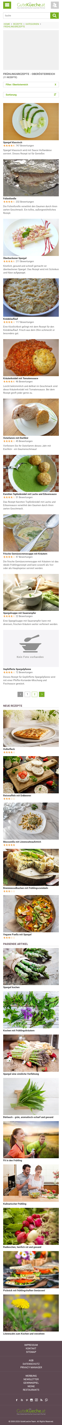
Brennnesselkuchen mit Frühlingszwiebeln (25, 888)
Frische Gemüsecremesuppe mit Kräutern (25, 553)
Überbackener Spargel (15, 258)
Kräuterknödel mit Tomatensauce (20, 378)
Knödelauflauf (10, 318)
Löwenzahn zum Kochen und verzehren (24, 1333)
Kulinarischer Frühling (14, 1203)
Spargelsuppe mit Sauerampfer (19, 613)
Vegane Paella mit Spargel (17, 934)
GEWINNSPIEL (31, 1382)
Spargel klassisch (12, 142)
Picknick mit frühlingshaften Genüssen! (24, 1290)
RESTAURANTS (31, 1389)
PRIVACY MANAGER (31, 1367)
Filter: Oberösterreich (31, 84)
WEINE (31, 1386)
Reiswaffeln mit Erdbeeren (17, 795)
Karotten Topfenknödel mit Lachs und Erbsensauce (30, 494)
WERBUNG (31, 1375)
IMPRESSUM (31, 1345)
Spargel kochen (11, 987)
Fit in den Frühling (12, 1160)
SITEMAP (31, 1352)
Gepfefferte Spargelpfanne (17, 669)
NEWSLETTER (31, 1379)
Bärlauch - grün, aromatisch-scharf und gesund (28, 1117)
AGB (31, 1360)
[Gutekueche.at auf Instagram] (31, 1400)
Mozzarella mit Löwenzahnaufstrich (22, 841)
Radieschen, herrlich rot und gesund (22, 1247)
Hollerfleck (9, 749)
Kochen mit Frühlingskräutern (18, 1030)
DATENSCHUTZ (31, 1364)
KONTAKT (31, 1348)
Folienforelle (9, 198)
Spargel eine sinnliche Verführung (21, 1074)
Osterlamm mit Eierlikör (15, 438)
